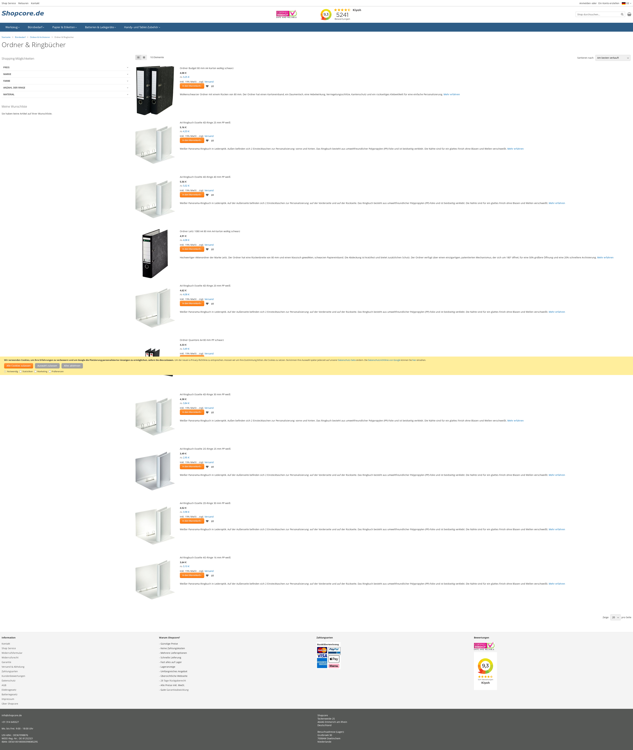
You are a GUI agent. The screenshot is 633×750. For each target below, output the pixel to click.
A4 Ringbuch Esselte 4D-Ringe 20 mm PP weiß (205, 285)
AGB (4, 685)
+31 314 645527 (10, 721)
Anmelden (585, 3)
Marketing (42, 371)
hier (414, 360)
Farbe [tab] (6, 80)
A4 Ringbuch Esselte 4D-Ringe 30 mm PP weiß (205, 394)
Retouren (23, 3)
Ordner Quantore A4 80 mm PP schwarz (202, 340)
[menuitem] (12, 27)
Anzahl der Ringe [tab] (14, 87)
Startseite (6, 37)
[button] (626, 3)
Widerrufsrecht (10, 657)
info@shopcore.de (12, 715)
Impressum (8, 699)
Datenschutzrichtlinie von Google (384, 360)
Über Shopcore (10, 703)
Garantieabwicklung (177, 689)
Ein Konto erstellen (608, 3)
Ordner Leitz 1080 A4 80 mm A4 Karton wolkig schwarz (210, 231)
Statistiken (27, 371)
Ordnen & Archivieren (40, 37)
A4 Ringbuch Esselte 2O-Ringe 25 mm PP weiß (205, 448)
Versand (209, 81)
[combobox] (600, 14)
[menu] (316, 27)
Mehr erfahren (452, 94)
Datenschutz (8, 680)
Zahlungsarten (10, 671)
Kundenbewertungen (13, 676)
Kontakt (35, 3)
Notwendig (12, 371)
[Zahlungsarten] (328, 668)
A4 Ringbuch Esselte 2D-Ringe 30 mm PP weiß (205, 503)
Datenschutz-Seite (347, 360)
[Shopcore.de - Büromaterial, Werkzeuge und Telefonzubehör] (23, 14)
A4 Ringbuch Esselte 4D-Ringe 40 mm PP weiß (205, 176)
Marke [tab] (7, 74)
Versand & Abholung (13, 666)
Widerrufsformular (12, 652)
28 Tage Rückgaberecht (173, 680)
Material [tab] (9, 94)
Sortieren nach (585, 57)
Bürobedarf (20, 37)
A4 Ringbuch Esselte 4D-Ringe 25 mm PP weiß (205, 122)
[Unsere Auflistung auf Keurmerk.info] (286, 17)
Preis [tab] (6, 67)
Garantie (6, 662)
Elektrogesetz (9, 689)
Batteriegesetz (9, 694)
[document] (317, 366)
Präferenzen (58, 371)
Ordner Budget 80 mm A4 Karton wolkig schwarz (207, 68)
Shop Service (9, 3)
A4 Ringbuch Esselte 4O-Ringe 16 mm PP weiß (205, 557)
